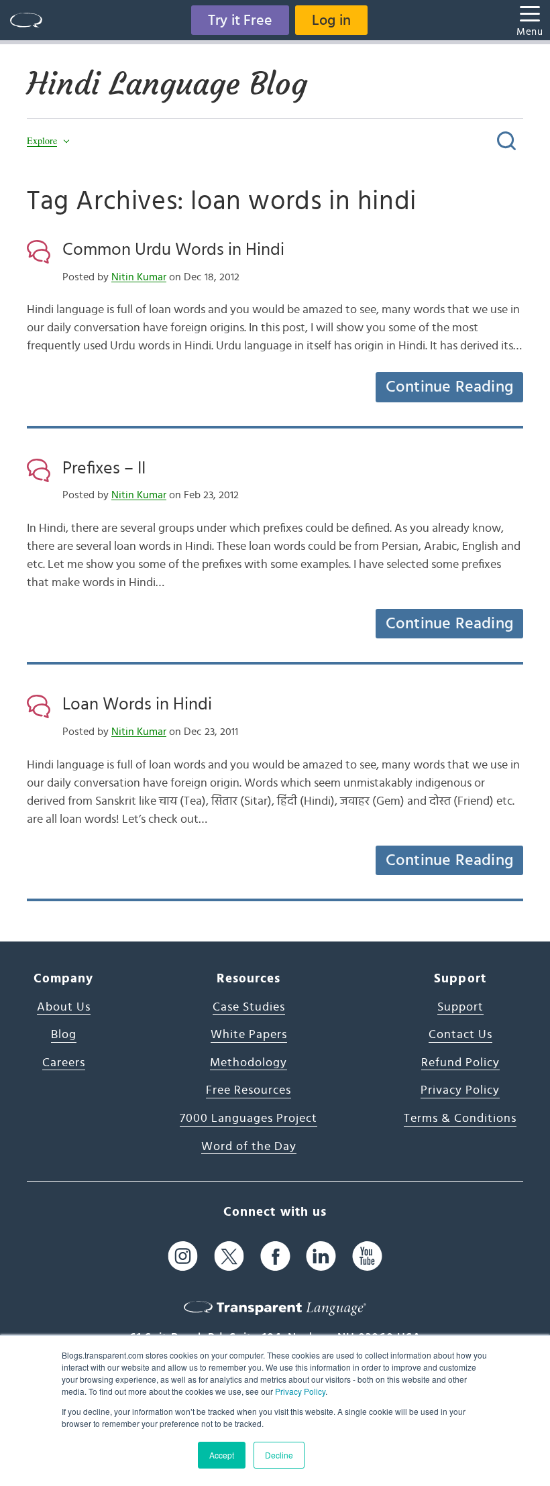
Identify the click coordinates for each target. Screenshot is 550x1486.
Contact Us (460, 1035)
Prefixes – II (104, 468)
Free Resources (248, 1090)
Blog (63, 1035)
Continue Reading (449, 387)
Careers (63, 1063)
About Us (64, 1007)
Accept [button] (221, 1455)
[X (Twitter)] (229, 1256)
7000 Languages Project (248, 1118)
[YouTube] (367, 1256)
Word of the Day (248, 1147)
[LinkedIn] (321, 1256)
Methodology (248, 1063)
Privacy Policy (300, 1391)
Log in (331, 20)
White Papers (249, 1035)
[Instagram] (183, 1256)
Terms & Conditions (460, 1118)
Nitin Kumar (138, 277)
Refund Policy (460, 1063)
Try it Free (240, 20)
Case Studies (249, 1007)
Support (460, 1007)
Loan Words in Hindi (137, 704)
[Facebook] (275, 1256)
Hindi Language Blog (167, 83)
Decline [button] (279, 1455)
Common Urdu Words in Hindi (173, 249)
